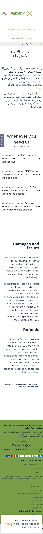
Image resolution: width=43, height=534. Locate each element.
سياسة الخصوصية (37, 497)
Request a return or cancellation (30, 494)
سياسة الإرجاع (38, 508)
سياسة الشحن (38, 501)
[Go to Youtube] (16, 446)
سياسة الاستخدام (37, 504)
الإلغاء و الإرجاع (38, 490)
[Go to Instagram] (26, 446)
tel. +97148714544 (36, 468)
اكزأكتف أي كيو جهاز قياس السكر (21, 38)
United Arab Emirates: (12, 476)
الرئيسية (39, 44)
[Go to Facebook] (30, 446)
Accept (8, 523)
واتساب (38, 88)
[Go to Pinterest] (13, 446)
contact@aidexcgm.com (32, 464)
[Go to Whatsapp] (20, 446)
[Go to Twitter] (23, 446)
